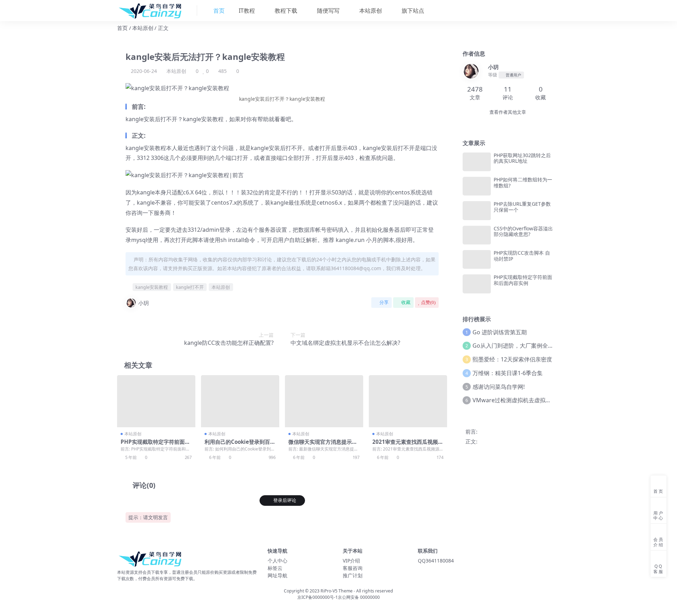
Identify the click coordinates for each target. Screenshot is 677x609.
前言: (471, 431)
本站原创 (370, 10)
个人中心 (277, 560)
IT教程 (246, 10)
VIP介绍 (351, 560)
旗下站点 (412, 10)
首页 (122, 27)
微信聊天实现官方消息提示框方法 (322, 445)
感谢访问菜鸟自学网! (498, 387)
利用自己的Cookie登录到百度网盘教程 (240, 445)
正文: (471, 441)
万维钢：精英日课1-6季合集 (507, 373)
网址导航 (277, 575)
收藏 (405, 302)
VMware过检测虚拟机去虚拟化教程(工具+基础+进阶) (539, 400)
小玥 (143, 302)
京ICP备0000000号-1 (317, 597)
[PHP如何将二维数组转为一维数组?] (477, 186)
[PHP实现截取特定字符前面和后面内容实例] (156, 401)
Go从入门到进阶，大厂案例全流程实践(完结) (528, 345)
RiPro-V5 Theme (337, 591)
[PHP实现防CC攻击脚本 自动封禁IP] (477, 259)
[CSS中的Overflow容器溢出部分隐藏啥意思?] (477, 235)
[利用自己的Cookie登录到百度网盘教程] (240, 401)
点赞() (428, 302)
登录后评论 (284, 500)
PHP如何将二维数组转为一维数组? (523, 182)
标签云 (275, 568)
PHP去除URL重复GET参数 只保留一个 (522, 206)
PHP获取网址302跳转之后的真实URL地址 (522, 158)
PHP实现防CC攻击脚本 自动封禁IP (522, 255)
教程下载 (285, 10)
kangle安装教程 (151, 287)
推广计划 (352, 575)
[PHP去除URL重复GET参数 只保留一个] (477, 210)
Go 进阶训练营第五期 (499, 332)
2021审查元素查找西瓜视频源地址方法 (407, 445)
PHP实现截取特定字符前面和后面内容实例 (155, 445)
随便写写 (328, 10)
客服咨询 (352, 568)
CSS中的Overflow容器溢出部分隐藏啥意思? (523, 231)
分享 (384, 302)
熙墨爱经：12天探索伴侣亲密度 (512, 359)
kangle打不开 (190, 287)
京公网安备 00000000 (359, 597)
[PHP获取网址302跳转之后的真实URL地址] (477, 162)
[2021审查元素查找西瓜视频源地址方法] (408, 401)
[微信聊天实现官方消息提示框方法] (324, 401)
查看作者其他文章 (507, 112)
